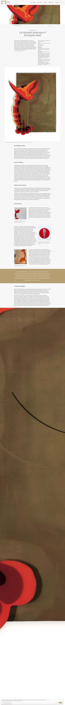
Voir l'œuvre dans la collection (18, 51)
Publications (50, 2)
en (55, 2)
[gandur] (7, 2)
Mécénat (44, 2)
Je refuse (56, 702)
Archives (49, 25)
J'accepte (60, 702)
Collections (33, 2)
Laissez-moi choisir (4, 702)
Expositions (39, 2)
